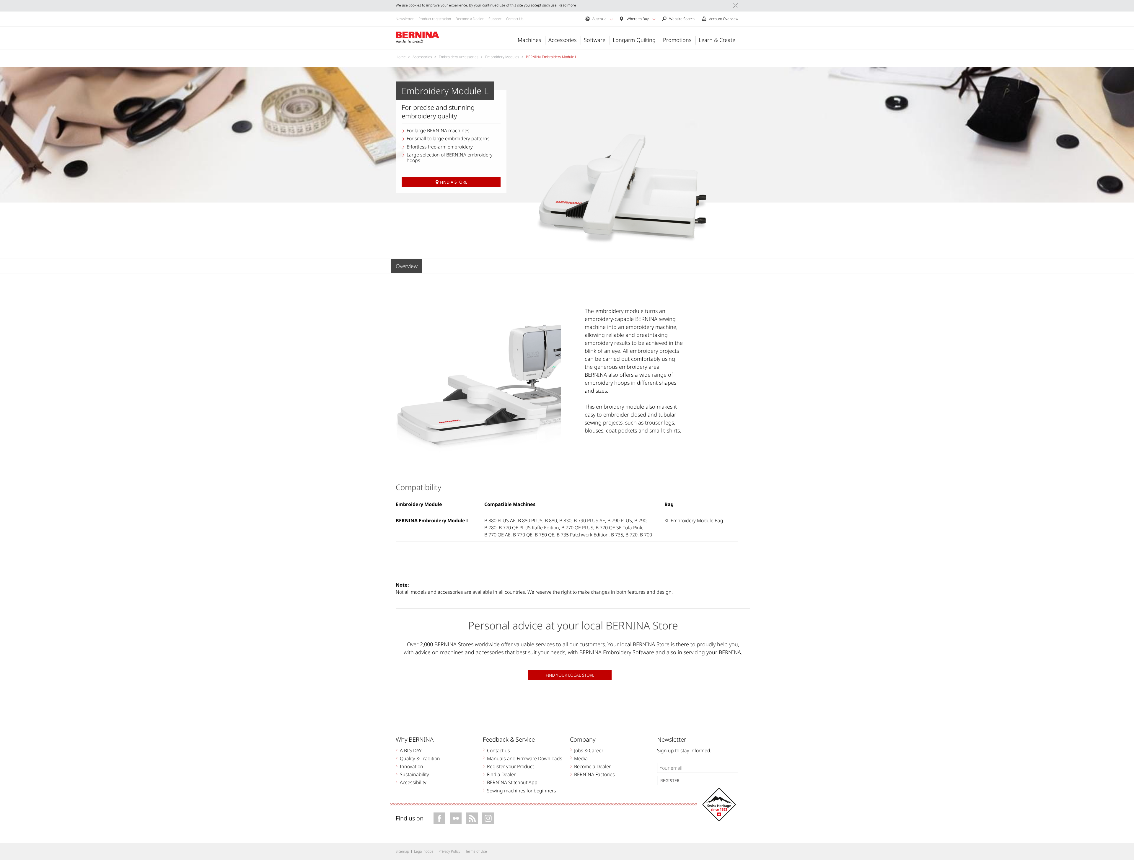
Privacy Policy (449, 851)
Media (581, 758)
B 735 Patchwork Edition (583, 534)
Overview (407, 266)
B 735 (617, 534)
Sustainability (414, 774)
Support (494, 18)
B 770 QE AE (497, 534)
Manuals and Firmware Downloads (524, 758)
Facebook (439, 818)
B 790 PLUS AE (589, 520)
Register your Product (510, 766)
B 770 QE (522, 534)
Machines (529, 39)
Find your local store (570, 675)
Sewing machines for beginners (521, 790)
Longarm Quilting (634, 39)
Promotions (677, 39)
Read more (567, 5)
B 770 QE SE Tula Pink (619, 527)
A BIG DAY (411, 750)
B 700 (646, 534)
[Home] (417, 37)
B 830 (565, 520)
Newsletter (405, 18)
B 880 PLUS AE (500, 520)
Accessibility (413, 782)
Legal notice (424, 851)
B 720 (631, 534)
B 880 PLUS (530, 520)
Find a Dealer (501, 774)
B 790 (640, 520)
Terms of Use (476, 851)
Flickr (456, 818)
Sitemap (402, 851)
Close (735, 5)
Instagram (488, 818)
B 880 (551, 520)
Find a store (453, 182)
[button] (611, 19)
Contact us (498, 750)
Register (670, 780)
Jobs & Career (588, 750)
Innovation (411, 766)
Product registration (434, 18)
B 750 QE (544, 534)
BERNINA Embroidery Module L (432, 520)
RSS (472, 818)
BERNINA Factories (594, 774)
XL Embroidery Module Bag (693, 520)
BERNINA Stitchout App (512, 782)
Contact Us (515, 18)
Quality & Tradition (420, 758)
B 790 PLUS (619, 520)
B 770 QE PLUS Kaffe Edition (529, 527)
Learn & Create (717, 39)
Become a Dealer (470, 18)
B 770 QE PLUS (577, 527)
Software (594, 39)
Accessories (562, 39)
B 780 (490, 527)
